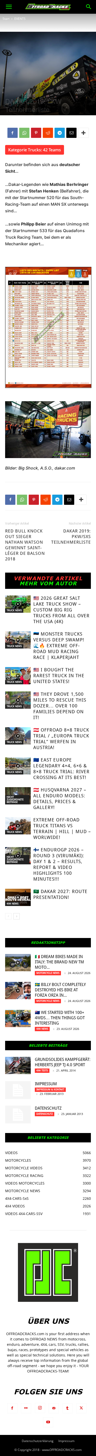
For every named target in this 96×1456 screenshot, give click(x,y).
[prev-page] (8, 916)
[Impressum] (18, 1090)
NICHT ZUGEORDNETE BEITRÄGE (15, 799)
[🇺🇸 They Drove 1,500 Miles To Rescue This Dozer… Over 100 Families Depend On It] (18, 700)
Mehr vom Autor (48, 583)
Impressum (46, 1083)
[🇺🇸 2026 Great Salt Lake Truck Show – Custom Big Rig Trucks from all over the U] (18, 604)
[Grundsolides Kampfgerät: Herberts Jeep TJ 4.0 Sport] (18, 1065)
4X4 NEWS (12, 903)
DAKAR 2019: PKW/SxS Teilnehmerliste (71, 536)
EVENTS (20, 19)
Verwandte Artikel (48, 578)
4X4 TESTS (42, 1070)
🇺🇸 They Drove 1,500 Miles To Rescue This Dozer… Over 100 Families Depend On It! (59, 705)
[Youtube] (48, 1422)
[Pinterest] (36, 133)
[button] (9, 7)
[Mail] (54, 1408)
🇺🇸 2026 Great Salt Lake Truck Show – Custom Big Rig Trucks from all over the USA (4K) (61, 609)
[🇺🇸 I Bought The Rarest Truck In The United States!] (18, 676)
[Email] (71, 133)
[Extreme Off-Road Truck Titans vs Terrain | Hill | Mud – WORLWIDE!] (18, 826)
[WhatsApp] (24, 133)
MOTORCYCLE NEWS (47, 973)
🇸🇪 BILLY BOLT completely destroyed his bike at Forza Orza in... (60, 990)
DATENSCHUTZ (48, 1108)
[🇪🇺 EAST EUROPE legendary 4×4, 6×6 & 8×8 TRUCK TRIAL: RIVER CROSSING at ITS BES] (18, 766)
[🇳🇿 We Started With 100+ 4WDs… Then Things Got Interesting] (18, 1018)
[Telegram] (60, 133)
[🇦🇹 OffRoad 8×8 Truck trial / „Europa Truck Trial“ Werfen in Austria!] (18, 736)
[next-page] (16, 916)
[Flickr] (26, 1408)
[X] (81, 1408)
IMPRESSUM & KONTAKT (50, 1089)
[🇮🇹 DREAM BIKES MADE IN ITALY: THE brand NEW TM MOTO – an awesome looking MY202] (18, 963)
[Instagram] (40, 1408)
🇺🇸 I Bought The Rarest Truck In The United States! (58, 675)
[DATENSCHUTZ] (18, 1114)
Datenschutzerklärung (38, 1441)
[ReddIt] (48, 133)
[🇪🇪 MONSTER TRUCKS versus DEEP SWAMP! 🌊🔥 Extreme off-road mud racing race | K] (18, 640)
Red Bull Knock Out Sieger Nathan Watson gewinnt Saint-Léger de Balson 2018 (25, 544)
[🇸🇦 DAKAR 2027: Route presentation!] (18, 897)
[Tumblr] (67, 1408)
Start (6, 19)
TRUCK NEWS (14, 610)
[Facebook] (12, 133)
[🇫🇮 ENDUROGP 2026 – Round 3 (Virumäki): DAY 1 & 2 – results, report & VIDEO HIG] (18, 856)
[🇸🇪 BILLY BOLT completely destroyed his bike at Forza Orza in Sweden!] (18, 990)
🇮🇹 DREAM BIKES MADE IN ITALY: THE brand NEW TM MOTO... (59, 962)
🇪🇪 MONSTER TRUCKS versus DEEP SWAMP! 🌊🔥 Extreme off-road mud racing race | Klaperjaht (58, 645)
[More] (83, 133)
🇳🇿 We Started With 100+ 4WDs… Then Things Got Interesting (60, 1018)
